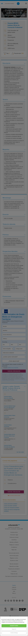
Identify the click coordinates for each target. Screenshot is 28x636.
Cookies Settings (14, 632)
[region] (14, 626)
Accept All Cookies (14, 625)
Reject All (14, 629)
